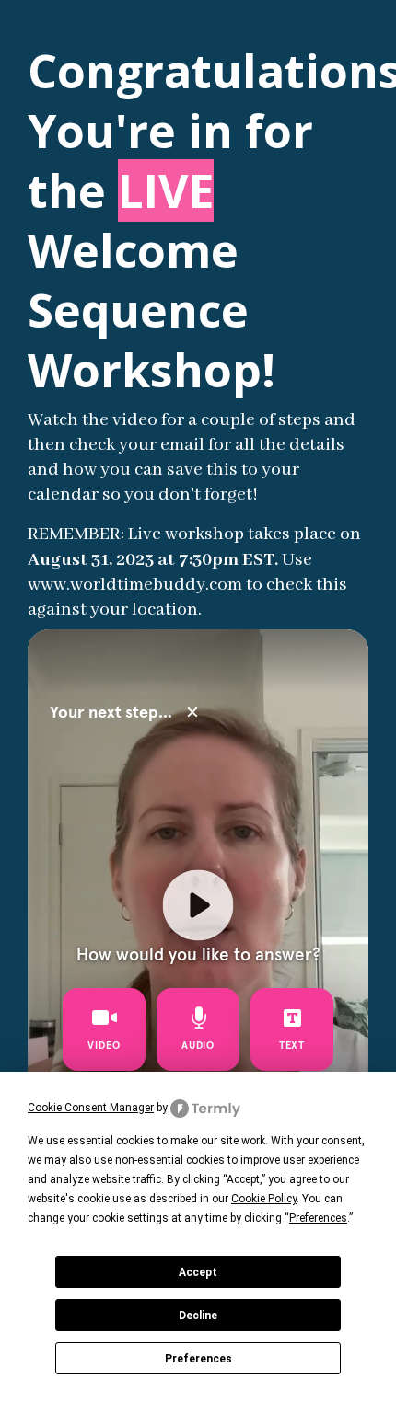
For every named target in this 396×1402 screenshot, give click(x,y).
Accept (198, 1272)
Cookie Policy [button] (264, 1198)
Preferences (198, 1358)
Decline (198, 1315)
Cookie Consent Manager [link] (91, 1107)
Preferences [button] (318, 1218)
